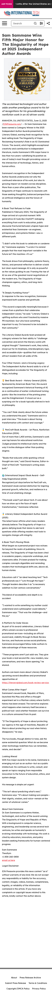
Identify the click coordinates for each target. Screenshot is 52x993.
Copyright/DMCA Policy (18, 988)
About (14, 977)
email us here (8, 860)
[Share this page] (48, 23)
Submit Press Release (15, 983)
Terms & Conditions (38, 983)
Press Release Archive (30, 977)
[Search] (35, 23)
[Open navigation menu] (4, 23)
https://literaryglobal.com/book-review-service (25, 682)
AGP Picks (7, 4)
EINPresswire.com (12, 124)
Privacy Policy (39, 988)
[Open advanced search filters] (41, 23)
